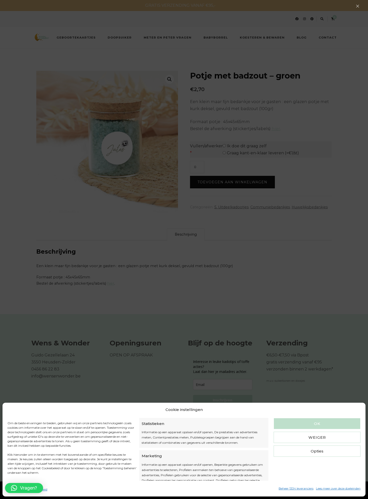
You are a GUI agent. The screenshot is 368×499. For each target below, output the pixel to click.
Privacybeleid (37, 489)
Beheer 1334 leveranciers (296, 488)
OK (317, 423)
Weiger (317, 437)
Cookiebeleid (17, 489)
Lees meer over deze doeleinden (338, 488)
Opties (317, 451)
